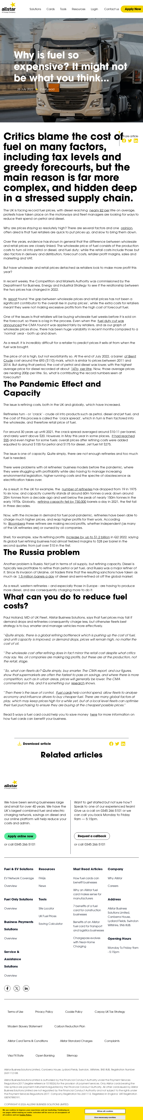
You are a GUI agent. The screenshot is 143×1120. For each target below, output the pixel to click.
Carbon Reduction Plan (69, 1026)
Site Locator (46, 908)
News (42, 886)
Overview (10, 886)
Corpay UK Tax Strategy (110, 1011)
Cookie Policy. (26, 1115)
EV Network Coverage (19, 878)
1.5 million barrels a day (36, 576)
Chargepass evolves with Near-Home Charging (86, 942)
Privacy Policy (44, 1011)
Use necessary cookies (105, 1117)
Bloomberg (16, 523)
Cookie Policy (73, 1011)
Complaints (111, 1041)
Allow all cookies (105, 1111)
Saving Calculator (51, 923)
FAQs (42, 878)
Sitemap (72, 1055)
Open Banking (45, 1055)
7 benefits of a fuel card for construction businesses (87, 910)
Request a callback (92, 836)
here (93, 714)
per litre (85, 369)
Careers (113, 886)
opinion (126, 228)
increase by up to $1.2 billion (88, 537)
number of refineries (77, 489)
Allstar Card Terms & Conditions (28, 1041)
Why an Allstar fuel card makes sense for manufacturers (87, 894)
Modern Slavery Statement (25, 1026)
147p (74, 369)
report (12, 299)
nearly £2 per (99, 210)
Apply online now (20, 836)
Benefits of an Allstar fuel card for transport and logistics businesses (88, 926)
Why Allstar (115, 878)
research (78, 683)
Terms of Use (15, 1011)
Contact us (111, 9)
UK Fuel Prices (47, 916)
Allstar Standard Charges (76, 1041)
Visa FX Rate (15, 1055)
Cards (51, 9)
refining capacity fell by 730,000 (62, 501)
